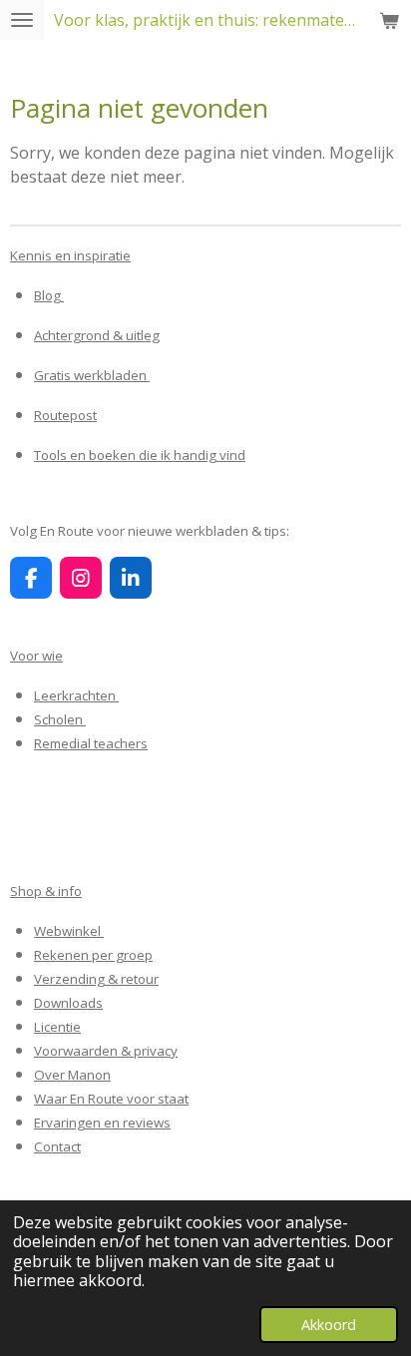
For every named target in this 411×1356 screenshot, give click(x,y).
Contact (57, 1146)
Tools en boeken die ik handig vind (139, 455)
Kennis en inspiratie (70, 255)
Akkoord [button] (328, 1324)
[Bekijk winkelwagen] (389, 20)
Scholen (60, 719)
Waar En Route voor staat (111, 1099)
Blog (49, 295)
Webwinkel (69, 931)
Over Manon (72, 1075)
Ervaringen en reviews (102, 1122)
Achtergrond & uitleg (97, 335)
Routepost (65, 415)
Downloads (68, 1003)
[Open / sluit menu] (22, 20)
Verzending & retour (96, 979)
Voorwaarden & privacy (106, 1051)
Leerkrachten (76, 695)
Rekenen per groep (93, 955)
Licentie (57, 1027)
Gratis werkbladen (92, 375)
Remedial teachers (91, 743)
